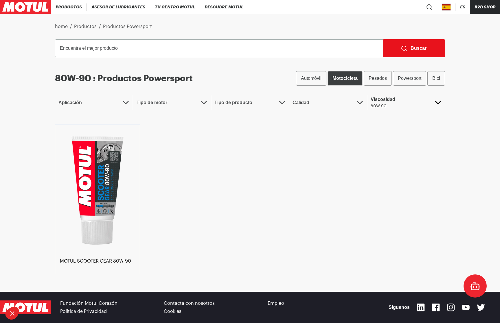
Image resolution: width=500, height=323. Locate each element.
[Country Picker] (446, 7)
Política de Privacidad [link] (83, 311)
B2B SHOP (485, 7)
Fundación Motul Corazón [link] (88, 303)
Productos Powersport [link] (127, 26)
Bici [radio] (436, 78)
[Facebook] (436, 307)
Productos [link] (85, 26)
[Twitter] (481, 307)
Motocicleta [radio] (345, 78)
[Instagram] (451, 307)
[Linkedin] (421, 307)
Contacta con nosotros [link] (189, 303)
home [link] (61, 26)
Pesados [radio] (378, 78)
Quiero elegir (33, 293)
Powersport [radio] (409, 78)
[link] (97, 190)
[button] (12, 313)
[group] (370, 78)
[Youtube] (466, 307)
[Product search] (429, 7)
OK (94, 293)
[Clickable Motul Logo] (25, 7)
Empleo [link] (276, 303)
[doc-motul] (475, 286)
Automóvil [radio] (311, 78)
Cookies (172, 311)
